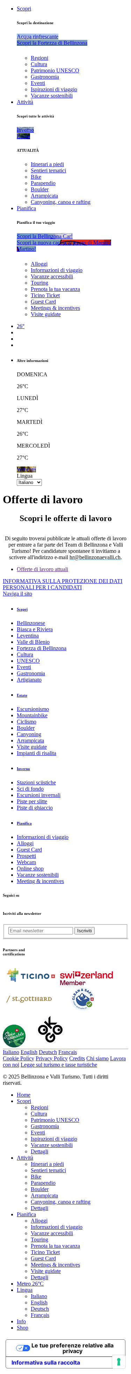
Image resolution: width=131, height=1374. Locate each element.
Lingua (24, 476)
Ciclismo (26, 722)
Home (23, 1095)
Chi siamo (97, 1058)
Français (67, 1052)
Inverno (23, 769)
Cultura (39, 64)
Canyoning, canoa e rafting (60, 202)
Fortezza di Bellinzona (41, 648)
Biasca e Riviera (35, 629)
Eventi (38, 83)
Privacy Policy (52, 1058)
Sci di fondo (30, 789)
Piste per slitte (32, 801)
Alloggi (39, 264)
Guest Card (43, 302)
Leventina (28, 636)
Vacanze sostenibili (52, 96)
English (29, 1052)
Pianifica (26, 208)
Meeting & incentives (40, 881)
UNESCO (28, 661)
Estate (22, 695)
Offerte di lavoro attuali (42, 569)
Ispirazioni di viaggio (54, 89)
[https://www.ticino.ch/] (31, 983)
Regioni (39, 58)
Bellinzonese (31, 623)
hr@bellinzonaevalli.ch (95, 557)
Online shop (30, 868)
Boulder (40, 189)
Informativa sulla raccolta (46, 1362)
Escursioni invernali (38, 795)
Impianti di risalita (36, 753)
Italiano (11, 1052)
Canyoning (29, 734)
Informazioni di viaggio (56, 270)
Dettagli (39, 1151)
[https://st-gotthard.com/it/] (29, 1010)
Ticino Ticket (45, 295)
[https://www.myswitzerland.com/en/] (86, 983)
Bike (36, 177)
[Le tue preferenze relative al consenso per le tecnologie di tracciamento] (118, 1361)
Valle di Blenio (33, 642)
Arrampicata (44, 196)
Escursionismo (33, 709)
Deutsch (48, 1052)
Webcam (26, 862)
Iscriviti (84, 930)
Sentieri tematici (48, 170)
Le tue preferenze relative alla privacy (72, 1348)
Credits (77, 1058)
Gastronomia (45, 77)
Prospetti (26, 856)
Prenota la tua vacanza (55, 289)
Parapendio (43, 183)
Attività (25, 102)
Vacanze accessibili (52, 276)
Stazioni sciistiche (36, 782)
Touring (39, 283)
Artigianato (29, 680)
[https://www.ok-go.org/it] (50, 1045)
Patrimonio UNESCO (55, 70)
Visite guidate (46, 314)
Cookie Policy (18, 1058)
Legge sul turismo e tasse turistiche (59, 1065)
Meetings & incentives (55, 308)
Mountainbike (32, 715)
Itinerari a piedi (47, 164)
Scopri (24, 9)
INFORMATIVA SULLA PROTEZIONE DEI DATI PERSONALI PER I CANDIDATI (62, 584)
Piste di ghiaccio (35, 808)
